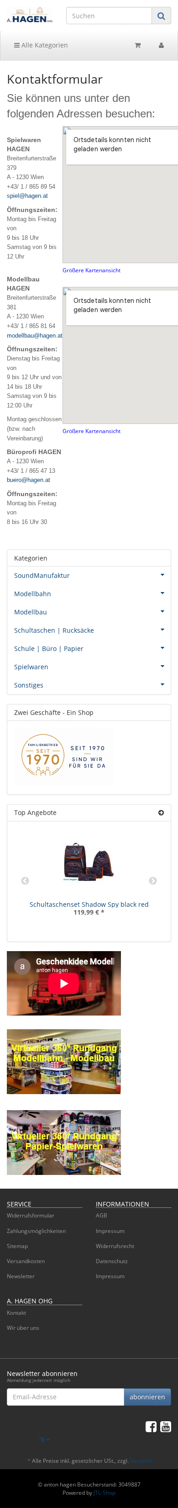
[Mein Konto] (161, 45)
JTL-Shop (104, 1493)
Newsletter (21, 1276)
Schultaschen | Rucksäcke (54, 630)
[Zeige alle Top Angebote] (161, 812)
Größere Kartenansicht (91, 270)
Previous (25, 881)
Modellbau (30, 612)
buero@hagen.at (28, 479)
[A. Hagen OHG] (29, 14)
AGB (101, 1215)
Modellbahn (32, 593)
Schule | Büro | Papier (49, 648)
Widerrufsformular (30, 1215)
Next (153, 881)
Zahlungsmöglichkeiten (36, 1231)
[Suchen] (161, 15)
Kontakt (16, 1313)
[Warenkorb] (137, 45)
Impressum (110, 1231)
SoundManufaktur (42, 575)
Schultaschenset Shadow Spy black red (89, 904)
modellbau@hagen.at (35, 335)
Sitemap (17, 1246)
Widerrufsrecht (115, 1246)
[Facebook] (151, 1426)
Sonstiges (28, 685)
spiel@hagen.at (27, 195)
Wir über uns (23, 1328)
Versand (140, 1461)
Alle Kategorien (44, 45)
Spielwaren (31, 666)
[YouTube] (165, 1426)
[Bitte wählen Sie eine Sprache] (44, 1439)
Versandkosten (26, 1261)
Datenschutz (112, 1261)
